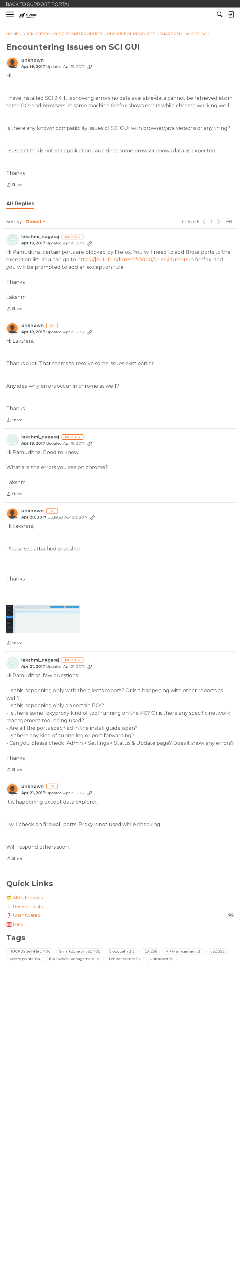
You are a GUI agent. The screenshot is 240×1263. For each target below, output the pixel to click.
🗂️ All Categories (24, 898)
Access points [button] (24, 958)
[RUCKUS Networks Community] (28, 14)
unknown (32, 60)
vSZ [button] (217, 951)
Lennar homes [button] (125, 958)
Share (14, 185)
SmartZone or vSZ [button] (79, 951)
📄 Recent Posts (24, 906)
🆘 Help (14, 924)
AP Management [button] (184, 951)
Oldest (33, 222)
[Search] (219, 14)
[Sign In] (231, 14)
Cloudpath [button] (122, 951)
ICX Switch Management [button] (74, 958)
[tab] (20, 203)
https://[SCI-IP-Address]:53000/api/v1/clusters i (133, 260)
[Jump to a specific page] (229, 222)
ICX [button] (150, 951)
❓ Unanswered (120, 915)
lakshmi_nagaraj (40, 236)
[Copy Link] (89, 66)
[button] (43, 619)
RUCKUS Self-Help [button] (29, 951)
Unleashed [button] (161, 958)
